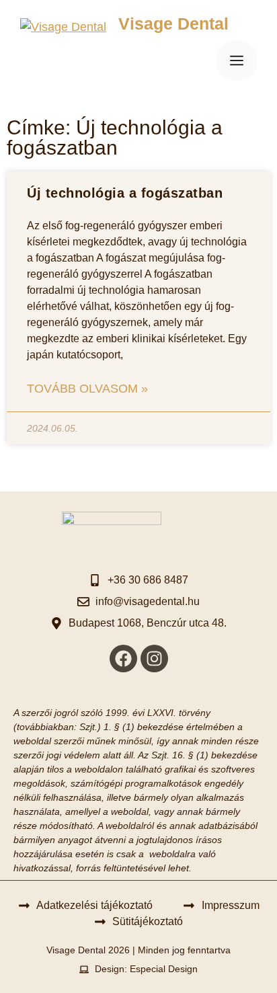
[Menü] (236, 60)
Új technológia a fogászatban (125, 193)
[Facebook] (123, 658)
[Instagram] (154, 658)
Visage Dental (173, 23)
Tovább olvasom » (87, 388)
